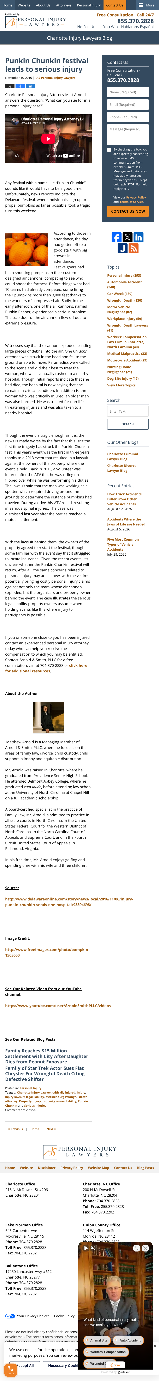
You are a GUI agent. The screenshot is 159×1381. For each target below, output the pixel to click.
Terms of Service (131, 202)
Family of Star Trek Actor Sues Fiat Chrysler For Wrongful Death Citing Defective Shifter (44, 1073)
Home (7, 5)
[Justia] (123, 248)
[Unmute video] (85, 1248)
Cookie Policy (64, 1316)
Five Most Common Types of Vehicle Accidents (123, 544)
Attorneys (63, 5)
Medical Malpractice (127, 353)
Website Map (98, 1167)
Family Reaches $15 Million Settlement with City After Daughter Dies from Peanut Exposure (46, 1056)
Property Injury (30, 1101)
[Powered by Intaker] (124, 1372)
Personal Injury (89, 5)
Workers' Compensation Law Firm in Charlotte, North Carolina (127, 342)
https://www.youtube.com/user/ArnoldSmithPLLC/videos (58, 1005)
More (150, 5)
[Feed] (134, 248)
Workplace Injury (124, 318)
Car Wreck (119, 293)
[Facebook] (117, 237)
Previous (15, 1128)
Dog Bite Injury (123, 378)
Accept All (25, 1366)
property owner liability (59, 1101)
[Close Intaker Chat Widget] (145, 1248)
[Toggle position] (136, 1248)
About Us (43, 5)
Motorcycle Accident (127, 360)
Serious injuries (35, 1105)
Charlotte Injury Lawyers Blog (35, 20)
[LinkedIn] (138, 237)
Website (24, 5)
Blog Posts (145, 1167)
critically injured (63, 1092)
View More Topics (121, 385)
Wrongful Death (124, 300)
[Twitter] (127, 237)
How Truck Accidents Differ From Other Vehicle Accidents (124, 499)
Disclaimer (46, 1167)
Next (52, 1128)
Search (128, 424)
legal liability (35, 1097)
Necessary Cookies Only (70, 1366)
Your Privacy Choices (33, 1316)
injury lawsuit (15, 1097)
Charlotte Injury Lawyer (34, 1092)
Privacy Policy (136, 197)
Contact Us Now (128, 211)
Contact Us (114, 5)
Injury (81, 1092)
